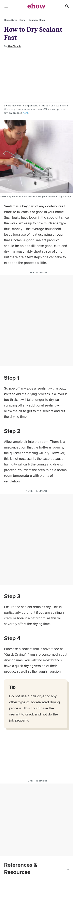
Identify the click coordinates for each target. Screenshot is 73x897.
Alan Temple (14, 46)
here (25, 112)
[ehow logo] (36, 6)
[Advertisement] (36, 75)
